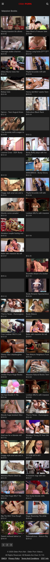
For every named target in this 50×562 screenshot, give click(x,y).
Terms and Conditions (30, 558)
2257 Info (45, 558)
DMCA (4, 558)
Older (25, 4)
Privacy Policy (14, 558)
